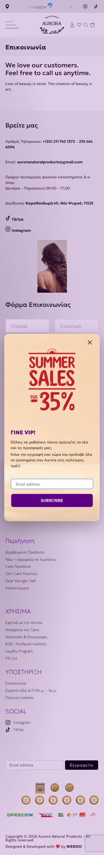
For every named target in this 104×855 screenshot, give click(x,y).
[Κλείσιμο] (90, 342)
